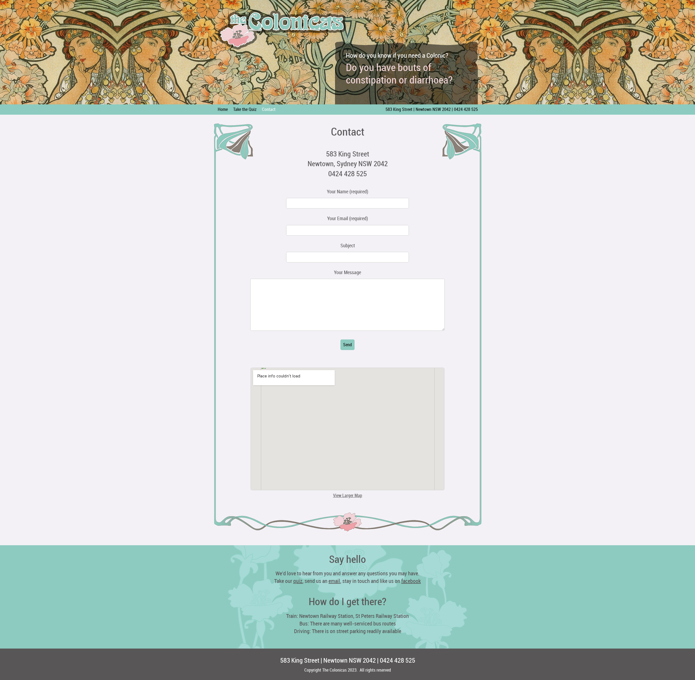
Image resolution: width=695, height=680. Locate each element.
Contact (269, 109)
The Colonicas (282, 29)
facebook (411, 581)
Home (223, 109)
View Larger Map (347, 495)
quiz (297, 581)
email (334, 581)
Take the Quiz (245, 109)
